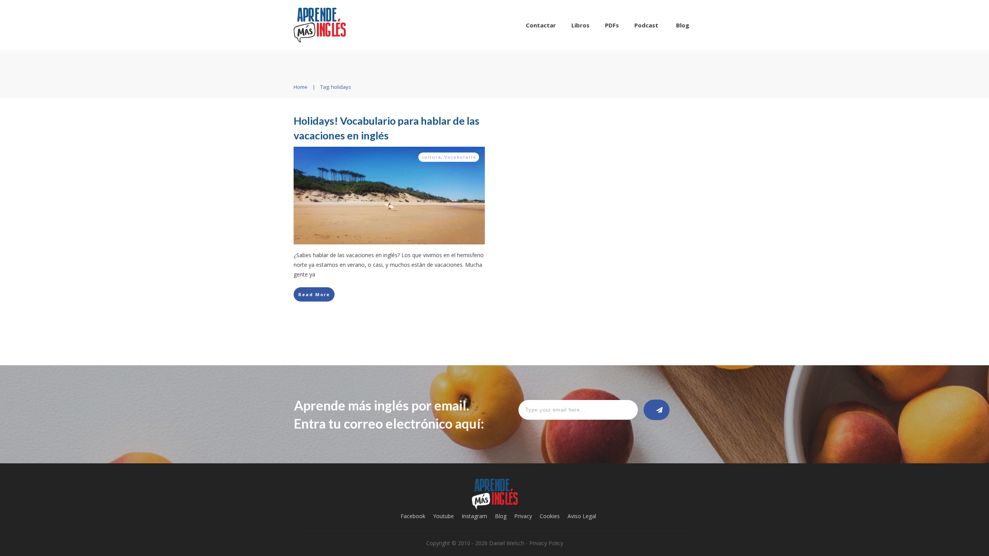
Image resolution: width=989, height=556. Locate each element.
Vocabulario (460, 157)
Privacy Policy (546, 543)
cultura (431, 157)
